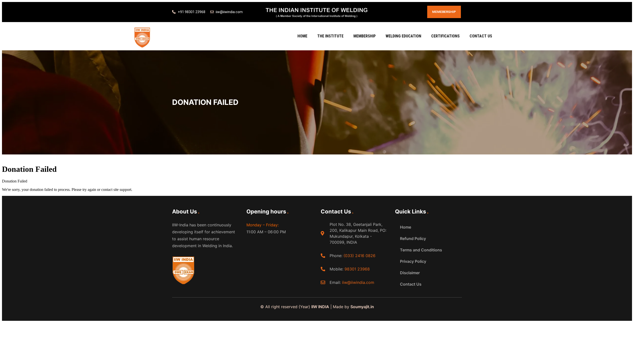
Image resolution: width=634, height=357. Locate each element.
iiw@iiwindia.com (358, 282)
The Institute (330, 36)
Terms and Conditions (421, 249)
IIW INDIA (320, 306)
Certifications (445, 36)
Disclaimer (410, 272)
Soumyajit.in (362, 306)
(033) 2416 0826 (359, 255)
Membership (364, 36)
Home (302, 36)
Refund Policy (413, 238)
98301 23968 (357, 269)
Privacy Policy (413, 261)
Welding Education (403, 36)
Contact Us (481, 36)
